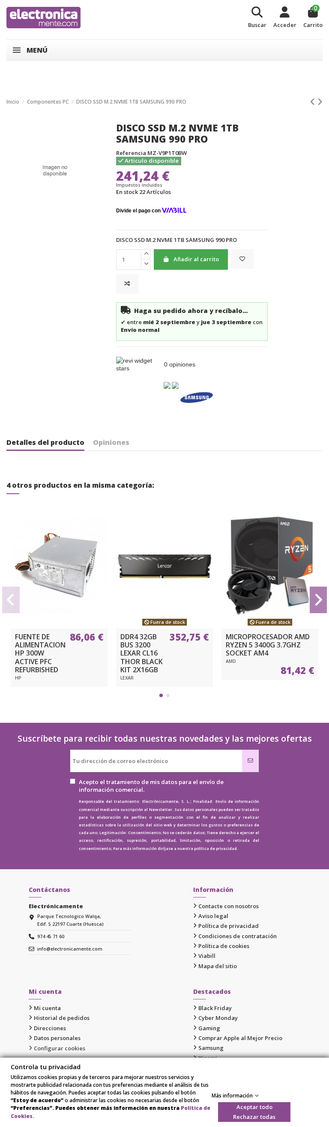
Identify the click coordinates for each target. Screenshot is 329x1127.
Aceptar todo (254, 1107)
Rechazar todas (254, 1117)
